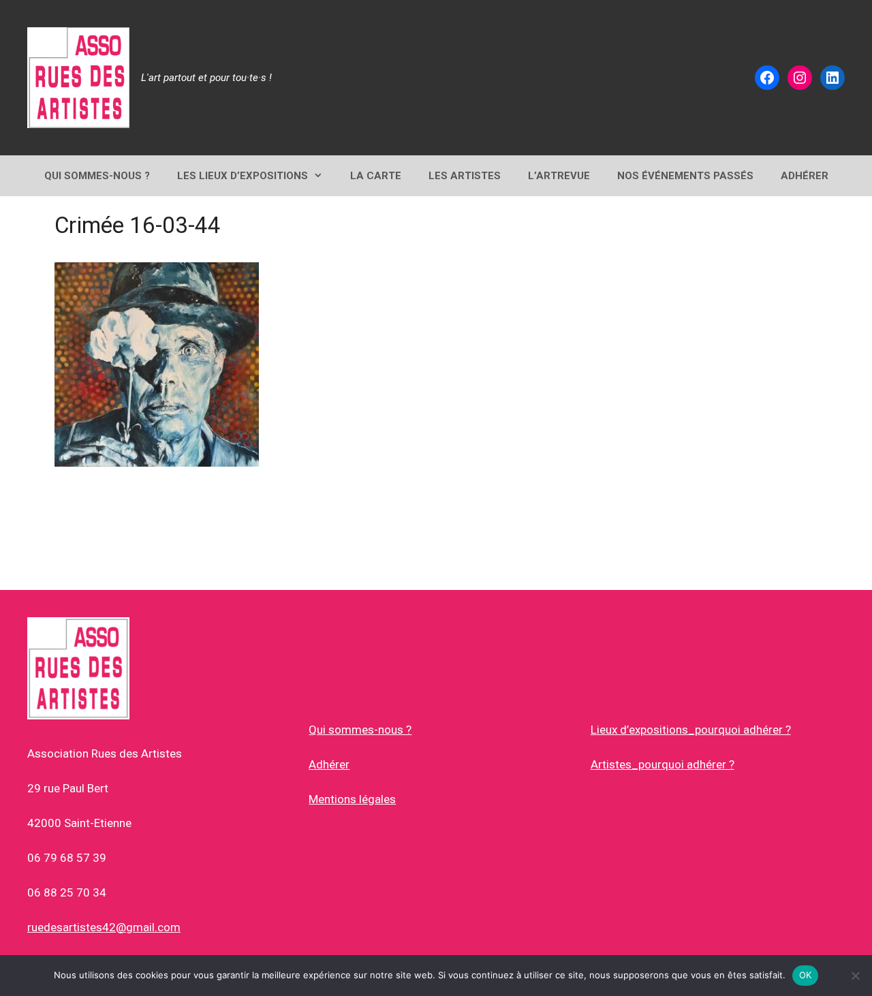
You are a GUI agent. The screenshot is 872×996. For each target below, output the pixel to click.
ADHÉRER (804, 176)
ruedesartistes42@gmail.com (104, 927)
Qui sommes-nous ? (360, 729)
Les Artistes (465, 176)
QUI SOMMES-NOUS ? (97, 176)
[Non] (855, 975)
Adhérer (329, 764)
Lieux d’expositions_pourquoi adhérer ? (691, 729)
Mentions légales (352, 799)
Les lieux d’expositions (242, 176)
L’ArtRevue (559, 176)
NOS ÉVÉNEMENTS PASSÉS (685, 176)
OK (805, 974)
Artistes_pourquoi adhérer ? (662, 764)
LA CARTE (375, 176)
